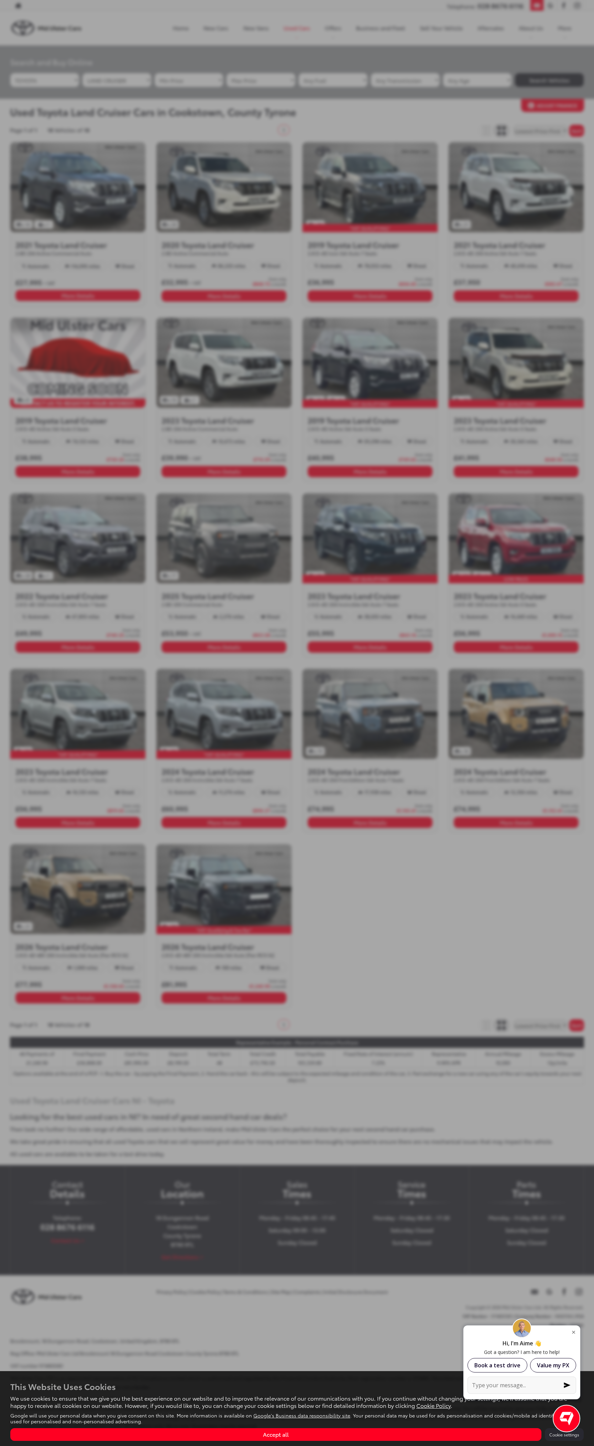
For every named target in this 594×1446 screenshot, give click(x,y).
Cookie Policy (433, 1405)
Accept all (276, 1434)
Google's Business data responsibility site (301, 1415)
